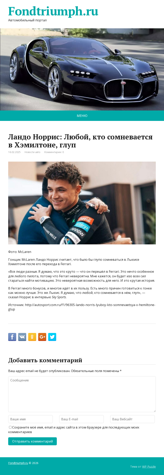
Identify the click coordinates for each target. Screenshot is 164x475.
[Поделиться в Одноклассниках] (32, 337)
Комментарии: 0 (54, 152)
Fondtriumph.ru (53, 11)
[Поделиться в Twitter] (52, 337)
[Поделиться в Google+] (42, 337)
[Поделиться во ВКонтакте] (22, 337)
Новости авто (32, 152)
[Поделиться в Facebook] (12, 337)
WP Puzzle (149, 466)
